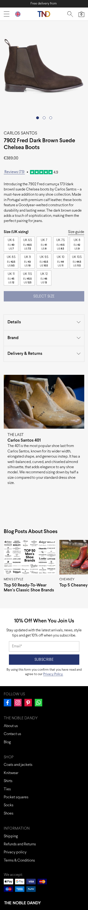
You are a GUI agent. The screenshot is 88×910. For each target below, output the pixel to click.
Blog (7, 742)
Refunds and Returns (20, 844)
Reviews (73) (14, 172)
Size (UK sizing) (16, 232)
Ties (7, 789)
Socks (8, 805)
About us (11, 726)
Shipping (11, 836)
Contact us (12, 734)
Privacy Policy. (53, 674)
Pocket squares (16, 797)
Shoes (8, 813)
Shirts (8, 781)
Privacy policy (15, 852)
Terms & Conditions (19, 860)
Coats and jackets (18, 765)
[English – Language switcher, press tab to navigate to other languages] (19, 14)
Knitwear (11, 773)
